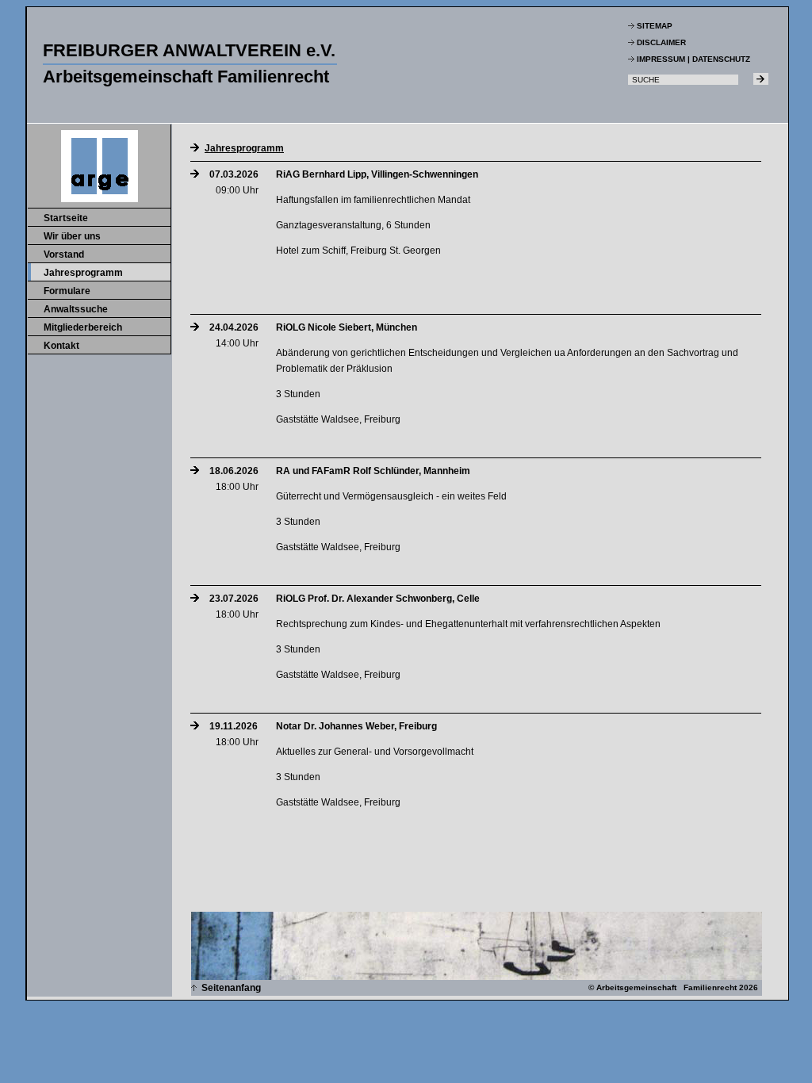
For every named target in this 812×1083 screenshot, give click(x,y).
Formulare (67, 291)
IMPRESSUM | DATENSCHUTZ (693, 59)
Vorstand (64, 254)
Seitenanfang (229, 987)
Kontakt (61, 345)
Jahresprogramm (83, 272)
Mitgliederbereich (83, 327)
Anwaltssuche (76, 309)
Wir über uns (72, 236)
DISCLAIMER (661, 42)
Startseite (66, 218)
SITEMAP (654, 25)
